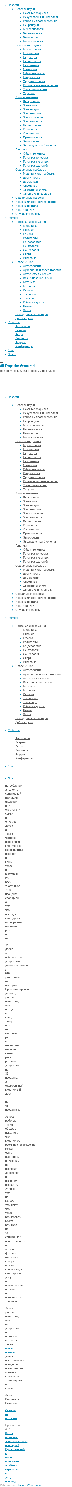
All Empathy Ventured (17, 365)
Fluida (20, 1485)
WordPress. (34, 1485)
